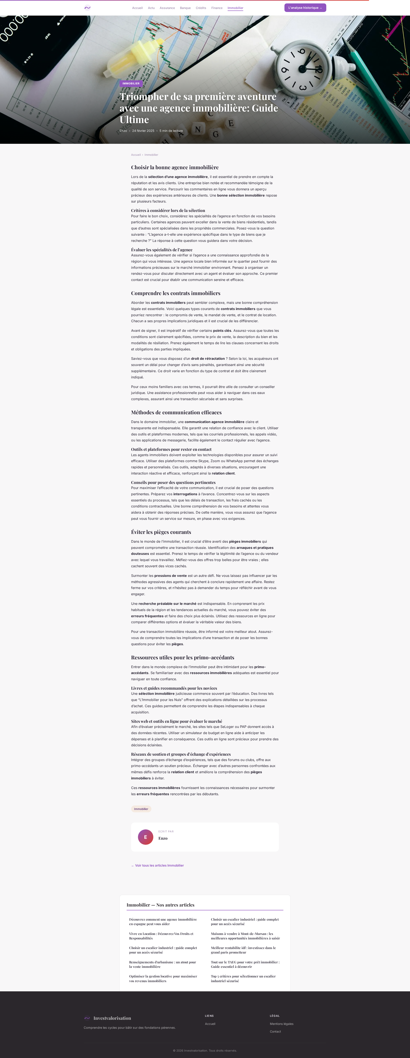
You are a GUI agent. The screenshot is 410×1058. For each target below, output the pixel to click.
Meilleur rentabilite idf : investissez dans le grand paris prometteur (243, 950)
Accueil (137, 7)
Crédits (201, 7)
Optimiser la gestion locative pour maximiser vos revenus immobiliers (163, 978)
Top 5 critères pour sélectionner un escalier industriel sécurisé (243, 978)
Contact (275, 1031)
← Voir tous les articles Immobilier (157, 865)
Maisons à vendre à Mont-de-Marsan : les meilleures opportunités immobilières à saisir (245, 936)
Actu (151, 7)
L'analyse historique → (305, 7)
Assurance (167, 7)
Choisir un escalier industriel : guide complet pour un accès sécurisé (163, 950)
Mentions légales (281, 1024)
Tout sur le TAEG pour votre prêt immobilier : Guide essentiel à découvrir (245, 964)
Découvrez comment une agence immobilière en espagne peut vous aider (163, 921)
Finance (217, 7)
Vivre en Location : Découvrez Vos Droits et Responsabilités (161, 936)
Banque (185, 7)
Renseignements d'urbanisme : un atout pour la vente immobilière (162, 964)
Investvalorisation (112, 1018)
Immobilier (235, 7)
